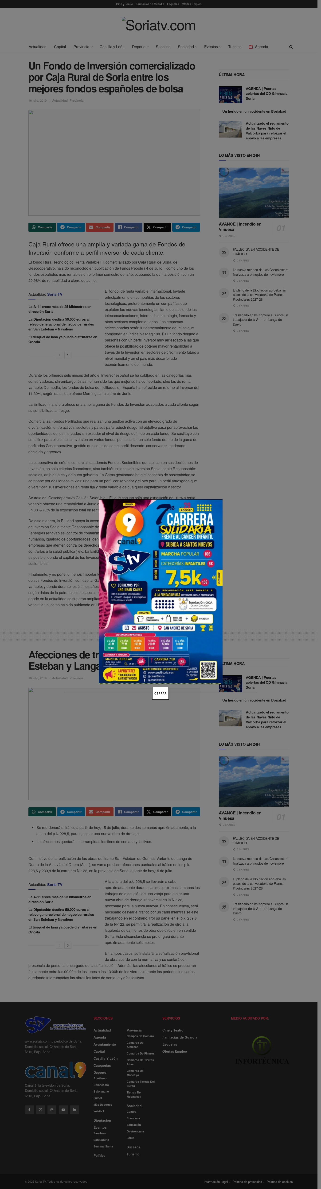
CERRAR (160, 693)
